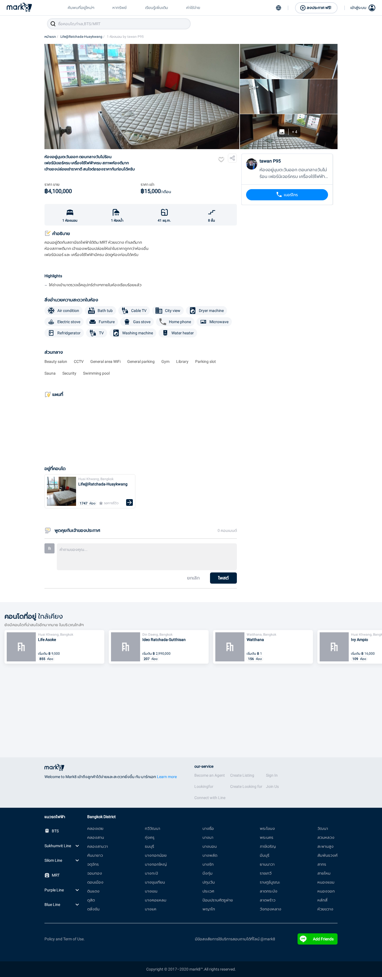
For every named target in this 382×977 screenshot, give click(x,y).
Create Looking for (246, 786)
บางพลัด (209, 855)
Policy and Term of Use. (64, 939)
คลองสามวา (97, 846)
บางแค (150, 909)
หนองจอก (326, 891)
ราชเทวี (266, 873)
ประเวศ (208, 891)
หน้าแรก (51, 37)
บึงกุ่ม (207, 873)
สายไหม (324, 873)
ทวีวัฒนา (152, 828)
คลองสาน (95, 837)
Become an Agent (209, 775)
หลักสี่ (322, 900)
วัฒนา (322, 828)
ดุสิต (91, 900)
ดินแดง (93, 891)
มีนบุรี (264, 855)
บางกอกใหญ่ (156, 864)
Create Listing (242, 775)
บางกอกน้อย (156, 855)
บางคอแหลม (155, 900)
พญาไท (208, 909)
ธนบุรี (149, 846)
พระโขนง (267, 828)
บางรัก (208, 864)
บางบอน (209, 846)
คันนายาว (95, 855)
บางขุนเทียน (155, 882)
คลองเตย (95, 828)
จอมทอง (94, 873)
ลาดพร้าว (267, 900)
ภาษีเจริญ (268, 846)
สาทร (321, 864)
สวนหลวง (325, 837)
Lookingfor (203, 786)
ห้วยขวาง (325, 909)
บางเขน (151, 891)
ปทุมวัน (208, 882)
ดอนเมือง (95, 882)
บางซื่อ (208, 828)
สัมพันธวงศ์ (327, 855)
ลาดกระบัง (268, 891)
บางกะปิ (151, 873)
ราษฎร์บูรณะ (270, 882)
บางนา (207, 837)
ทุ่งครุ (149, 837)
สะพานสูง (325, 846)
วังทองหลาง (270, 909)
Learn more (167, 776)
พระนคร (266, 837)
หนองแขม (325, 882)
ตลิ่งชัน (93, 909)
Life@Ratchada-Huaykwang (82, 37)
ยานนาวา (267, 864)
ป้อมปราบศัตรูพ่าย (217, 900)
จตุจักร (93, 864)
